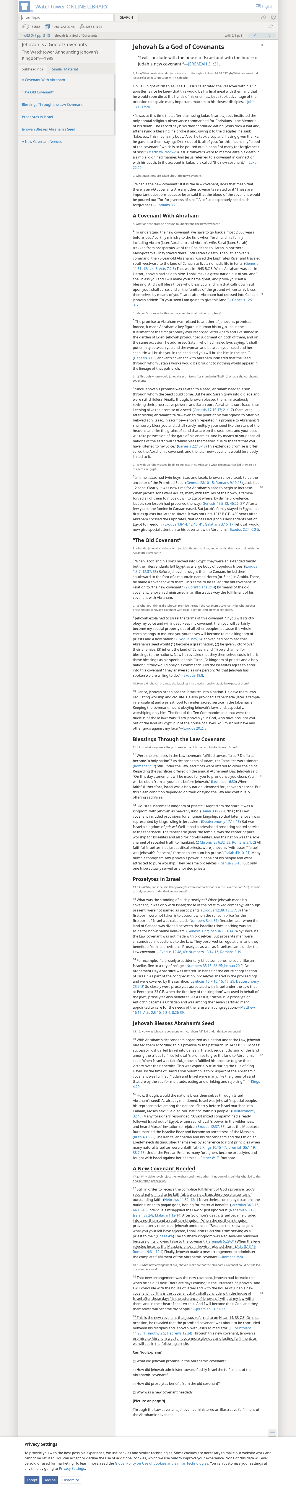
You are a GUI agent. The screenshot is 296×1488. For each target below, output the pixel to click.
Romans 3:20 (232, 1256)
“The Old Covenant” (38, 92)
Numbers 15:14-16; (203, 951)
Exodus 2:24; (240, 529)
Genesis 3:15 (144, 358)
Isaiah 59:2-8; (143, 1215)
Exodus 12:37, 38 (210, 1126)
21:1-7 (227, 409)
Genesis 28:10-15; (200, 482)
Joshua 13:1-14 (221, 931)
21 (247, 852)
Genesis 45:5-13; (216, 503)
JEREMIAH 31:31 (203, 64)
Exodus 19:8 (193, 675)
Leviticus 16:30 (224, 781)
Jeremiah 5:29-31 (221, 1241)
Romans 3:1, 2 (243, 842)
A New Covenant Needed (42, 141)
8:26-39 (177, 1012)
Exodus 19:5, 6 (189, 639)
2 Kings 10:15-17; (213, 1147)
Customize (70, 1480)
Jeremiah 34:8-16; (245, 1204)
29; (232, 981)
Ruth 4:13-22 (144, 1137)
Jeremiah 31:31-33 (210, 1309)
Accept (31, 1480)
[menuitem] (273, 17)
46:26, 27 (236, 503)
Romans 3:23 (166, 205)
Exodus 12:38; (213, 910)
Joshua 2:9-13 (230, 863)
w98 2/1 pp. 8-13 (36, 35)
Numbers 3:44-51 (204, 920)
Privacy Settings (72, 1468)
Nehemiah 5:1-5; (243, 1210)
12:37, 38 (149, 571)
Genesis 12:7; (198, 931)
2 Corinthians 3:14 (200, 587)
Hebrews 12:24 (178, 1333)
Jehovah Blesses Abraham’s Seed (48, 129)
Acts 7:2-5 (166, 268)
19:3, (229, 910)
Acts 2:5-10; (152, 1012)
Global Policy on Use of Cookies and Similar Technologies (161, 1463)
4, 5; (154, 268)
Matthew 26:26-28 (163, 152)
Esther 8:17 (210, 1157)
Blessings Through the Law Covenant (52, 104)
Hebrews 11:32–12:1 (180, 1199)
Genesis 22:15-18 (192, 446)
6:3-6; (166, 1012)
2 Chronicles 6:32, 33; (214, 842)
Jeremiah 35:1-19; (241, 1147)
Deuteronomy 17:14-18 (221, 821)
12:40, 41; (196, 524)
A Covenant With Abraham (43, 79)
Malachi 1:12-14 (167, 1215)
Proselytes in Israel (37, 116)
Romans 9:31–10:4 (147, 1251)
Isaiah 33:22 (211, 811)
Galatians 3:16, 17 (218, 524)
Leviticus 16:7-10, (204, 981)
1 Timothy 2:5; (154, 1333)
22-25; (217, 965)
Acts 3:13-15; (246, 1246)
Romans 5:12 (144, 766)
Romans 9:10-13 (228, 482)
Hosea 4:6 (165, 1236)
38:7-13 (139, 1152)
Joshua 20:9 (232, 965)
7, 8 (236, 910)
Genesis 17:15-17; (208, 409)
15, (221, 981)
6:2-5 (254, 529)
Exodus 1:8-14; (176, 524)
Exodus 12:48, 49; (174, 951)
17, (226, 981)
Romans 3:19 (230, 951)
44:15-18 (139, 1210)
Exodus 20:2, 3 (195, 728)
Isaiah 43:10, (234, 852)
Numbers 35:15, (199, 965)
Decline (50, 1480)
